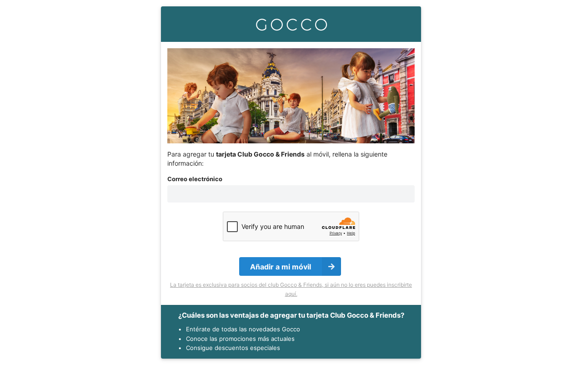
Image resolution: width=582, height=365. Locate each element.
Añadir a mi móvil (280, 266)
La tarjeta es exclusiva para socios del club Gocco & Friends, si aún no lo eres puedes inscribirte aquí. (291, 289)
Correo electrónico (194, 178)
